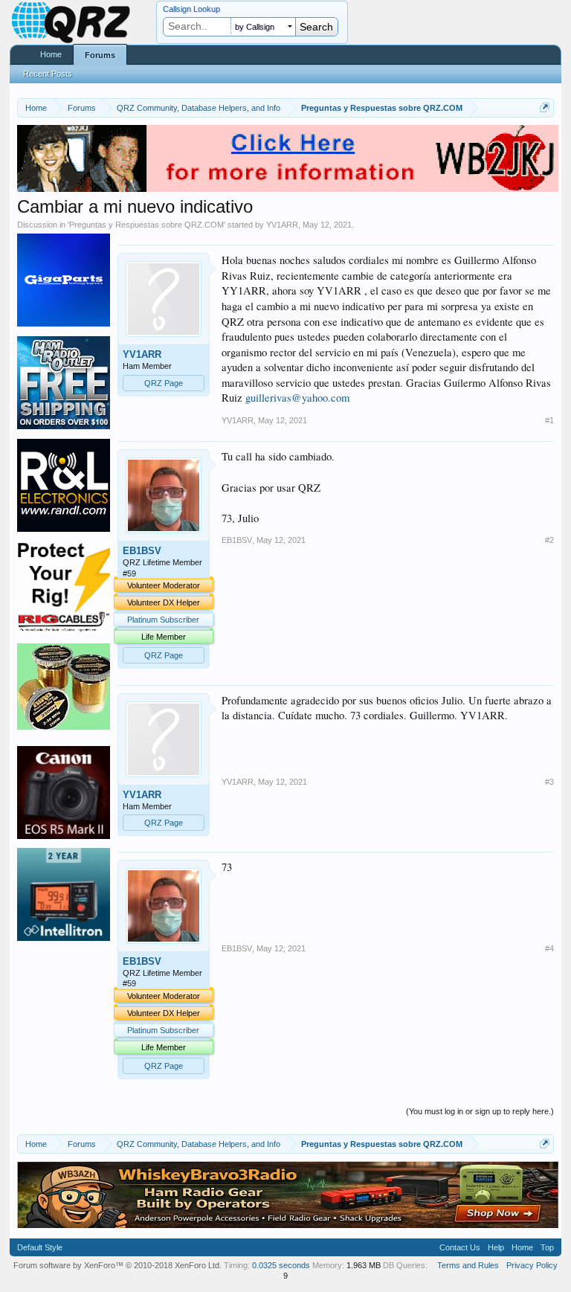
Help (496, 1247)
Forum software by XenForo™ (117, 1265)
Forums (100, 55)
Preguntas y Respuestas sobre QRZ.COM (146, 224)
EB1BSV (142, 550)
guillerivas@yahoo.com (297, 398)
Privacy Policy (532, 1265)
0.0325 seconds (281, 1265)
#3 (549, 781)
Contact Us (459, 1247)
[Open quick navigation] (544, 107)
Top (547, 1247)
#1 (549, 420)
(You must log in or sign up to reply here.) (480, 1111)
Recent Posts (47, 73)
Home (51, 54)
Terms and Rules (468, 1265)
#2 (549, 540)
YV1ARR (282, 224)
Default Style (39, 1247)
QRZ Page (163, 383)
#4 (549, 948)
